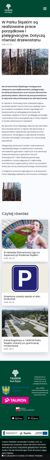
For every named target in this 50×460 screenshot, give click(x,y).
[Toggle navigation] (45, 8)
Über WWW (40, 388)
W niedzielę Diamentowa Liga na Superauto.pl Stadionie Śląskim (22, 254)
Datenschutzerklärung (40, 390)
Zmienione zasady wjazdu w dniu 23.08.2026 (22, 298)
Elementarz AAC (40, 395)
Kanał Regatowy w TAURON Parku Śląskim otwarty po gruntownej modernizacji (22, 343)
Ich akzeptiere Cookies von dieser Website (23, 455)
